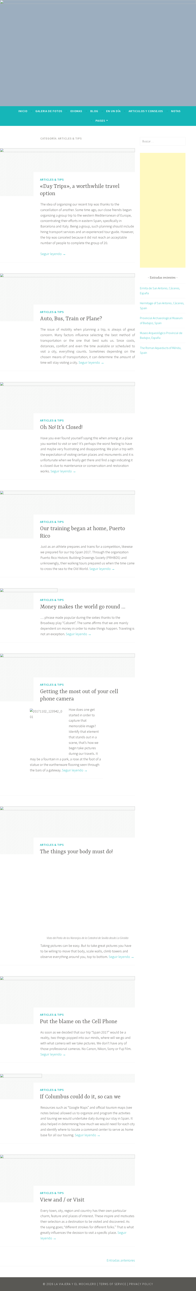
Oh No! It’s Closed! (61, 428)
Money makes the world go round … (82, 607)
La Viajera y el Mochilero (75, 1284)
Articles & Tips (52, 179)
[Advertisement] (162, 210)
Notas (175, 111)
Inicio (22, 111)
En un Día (113, 111)
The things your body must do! (76, 852)
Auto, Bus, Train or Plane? (71, 319)
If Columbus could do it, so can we (80, 1097)
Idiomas (76, 111)
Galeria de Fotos (48, 111)
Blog (94, 111)
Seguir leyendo (53, 254)
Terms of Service (112, 1284)
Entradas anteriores (121, 1260)
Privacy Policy (141, 1284)
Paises (100, 120)
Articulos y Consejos (146, 111)
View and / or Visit (62, 1200)
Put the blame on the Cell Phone (78, 1022)
